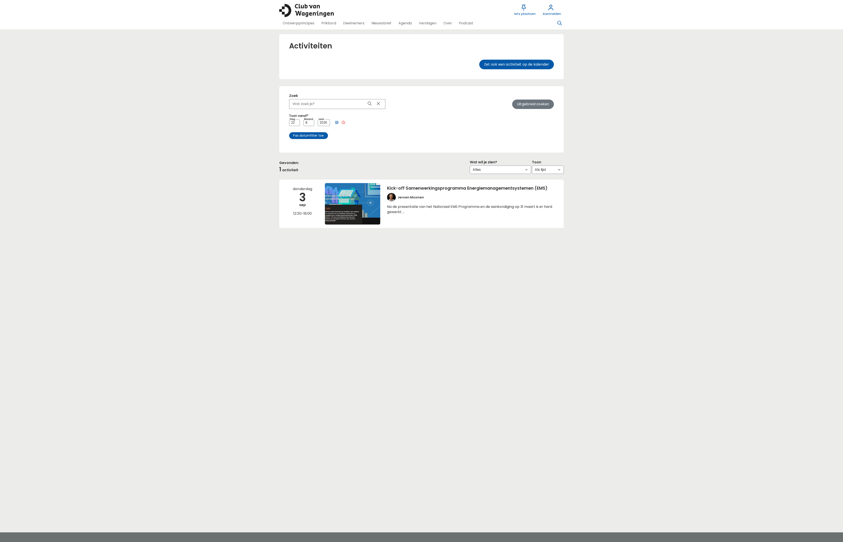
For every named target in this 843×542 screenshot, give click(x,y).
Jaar (321, 119)
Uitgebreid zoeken (533, 104)
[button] (298, 23)
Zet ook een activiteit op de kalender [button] (516, 64)
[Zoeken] (559, 23)
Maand (308, 119)
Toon (536, 162)
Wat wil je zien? (483, 162)
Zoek (293, 95)
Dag (292, 119)
